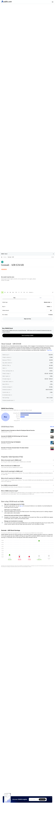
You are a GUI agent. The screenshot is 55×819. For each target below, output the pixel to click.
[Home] (7, 2)
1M (7, 292)
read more (49, 350)
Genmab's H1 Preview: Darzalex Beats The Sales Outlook (14, 447)
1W (5, 292)
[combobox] (48, 302)
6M (13, 292)
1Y (18, 292)
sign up (21, 506)
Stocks (5, 257)
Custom (30, 292)
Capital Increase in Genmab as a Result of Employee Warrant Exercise (18, 430)
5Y (21, 292)
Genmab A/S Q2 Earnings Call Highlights (11, 442)
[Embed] (53, 292)
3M (10, 292)
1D (2, 292)
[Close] (51, 797)
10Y (24, 292)
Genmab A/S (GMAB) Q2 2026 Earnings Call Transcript (14, 436)
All (27, 292)
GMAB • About (4, 253)
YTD (16, 292)
